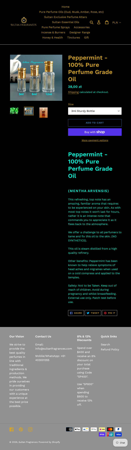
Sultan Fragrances (28, 442)
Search (105, 344)
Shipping (73, 92)
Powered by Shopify (49, 442)
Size (71, 104)
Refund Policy (110, 349)
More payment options (95, 140)
